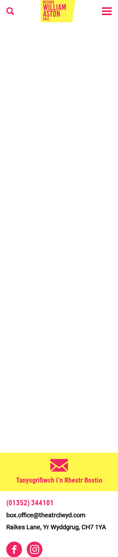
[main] (59, 231)
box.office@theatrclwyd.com (46, 515)
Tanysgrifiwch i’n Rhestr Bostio (59, 480)
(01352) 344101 (30, 503)
